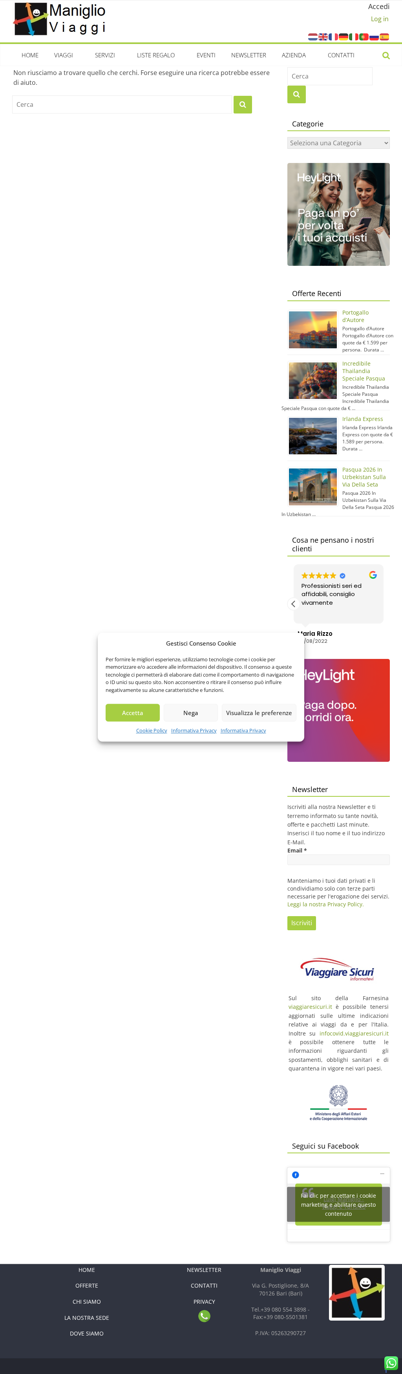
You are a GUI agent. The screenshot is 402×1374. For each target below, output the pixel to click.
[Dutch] (313, 36)
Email (297, 850)
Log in (380, 19)
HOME (87, 1269)
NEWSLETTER (204, 1269)
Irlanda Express (362, 419)
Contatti (341, 55)
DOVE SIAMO (87, 1333)
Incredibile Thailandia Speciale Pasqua (363, 371)
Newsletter (248, 55)
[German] (344, 36)
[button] (383, 604)
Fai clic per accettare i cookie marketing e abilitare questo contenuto (338, 1204)
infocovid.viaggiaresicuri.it (354, 1033)
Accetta (132, 713)
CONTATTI (204, 1285)
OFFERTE (86, 1285)
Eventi (206, 55)
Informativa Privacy (194, 730)
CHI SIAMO (87, 1301)
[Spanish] (385, 36)
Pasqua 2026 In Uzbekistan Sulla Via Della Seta (364, 477)
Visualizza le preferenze (259, 713)
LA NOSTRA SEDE (86, 1317)
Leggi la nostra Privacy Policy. (325, 904)
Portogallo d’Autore (355, 316)
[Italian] (354, 36)
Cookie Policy (151, 730)
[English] (323, 36)
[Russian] (374, 36)
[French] (334, 36)
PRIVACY (204, 1301)
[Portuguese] (364, 36)
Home (30, 55)
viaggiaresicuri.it (310, 1006)
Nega (190, 713)
